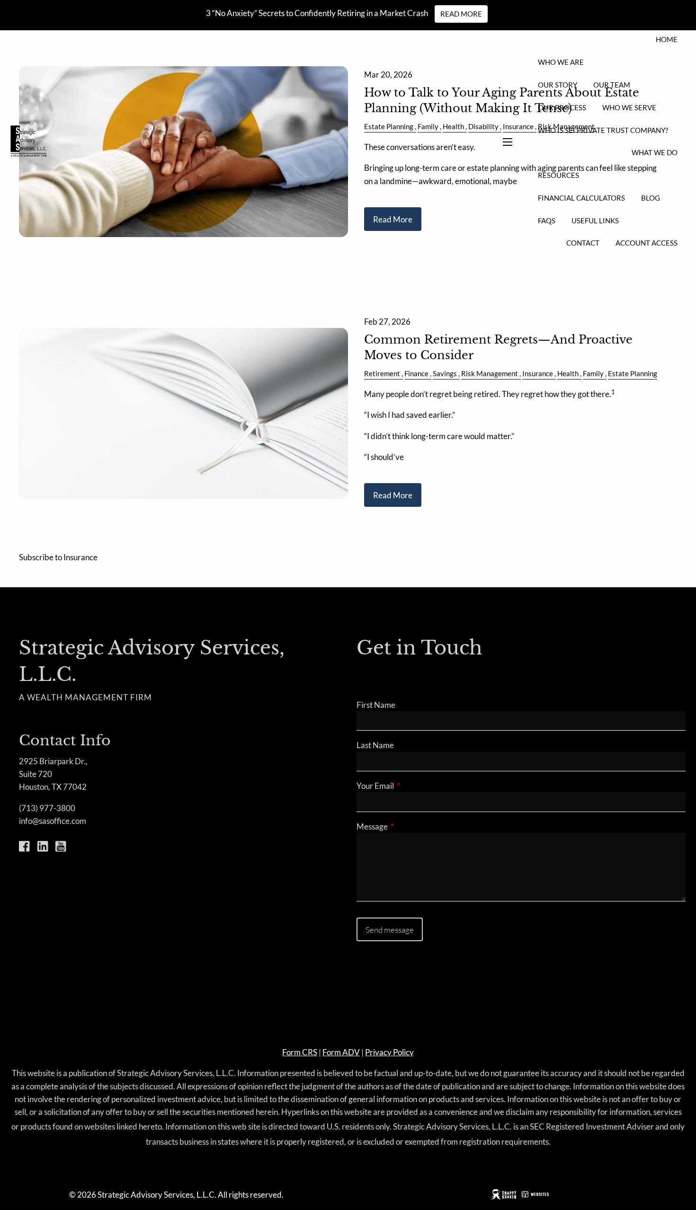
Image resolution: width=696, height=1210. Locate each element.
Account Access (647, 242)
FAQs (546, 220)
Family (593, 373)
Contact (582, 242)
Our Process (562, 107)
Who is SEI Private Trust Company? (603, 130)
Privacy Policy (389, 1052)
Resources (558, 175)
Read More (461, 13)
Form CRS (299, 1052)
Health (568, 373)
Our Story (557, 84)
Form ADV (341, 1052)
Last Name (375, 745)
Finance (416, 373)
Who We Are (561, 62)
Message (409, 826)
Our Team (611, 84)
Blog (650, 198)
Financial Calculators (581, 198)
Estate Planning (632, 373)
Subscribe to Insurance (58, 557)
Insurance (537, 373)
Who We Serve (629, 107)
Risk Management (489, 373)
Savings (445, 373)
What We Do (655, 152)
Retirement (382, 373)
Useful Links (595, 220)
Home (667, 39)
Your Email (412, 786)
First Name (376, 705)
